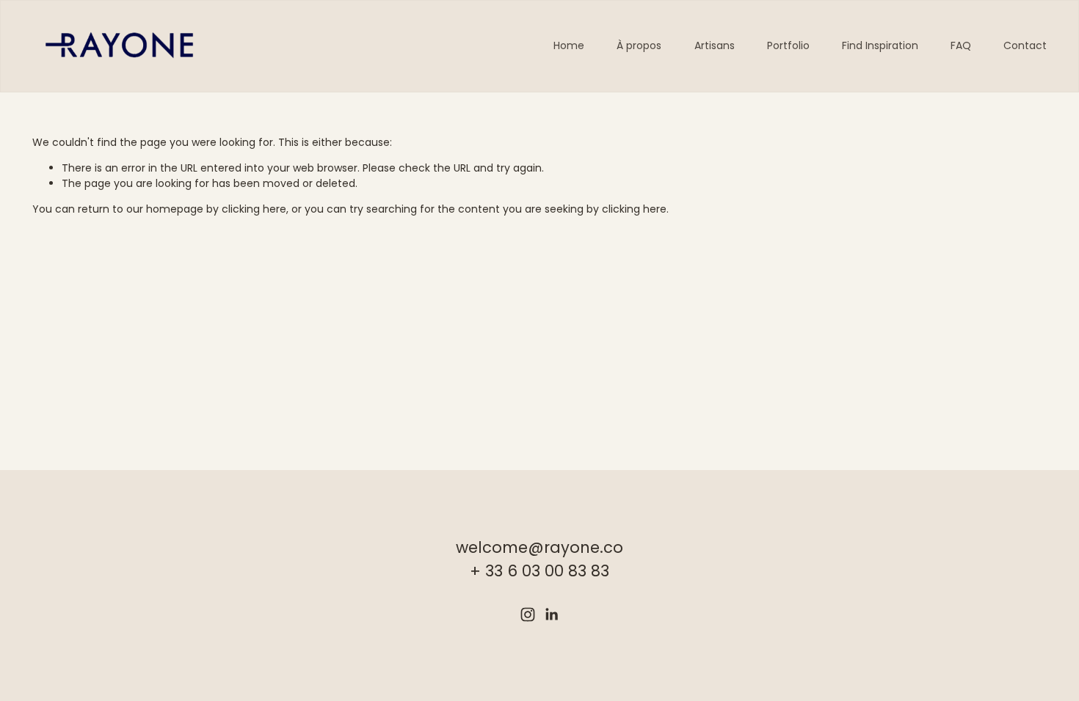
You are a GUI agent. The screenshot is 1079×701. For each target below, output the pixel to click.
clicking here (254, 209)
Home (568, 45)
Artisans (714, 45)
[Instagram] (527, 614)
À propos (639, 45)
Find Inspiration (880, 45)
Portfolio (788, 45)
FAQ (961, 45)
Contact (1025, 45)
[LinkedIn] (551, 614)
